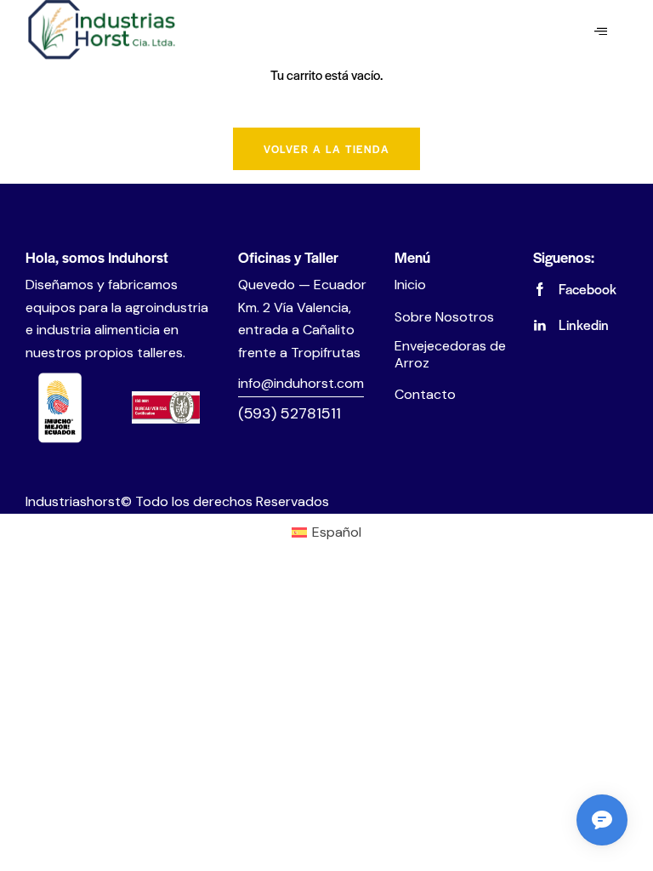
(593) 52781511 (289, 413)
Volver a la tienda (326, 149)
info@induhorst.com (301, 383)
